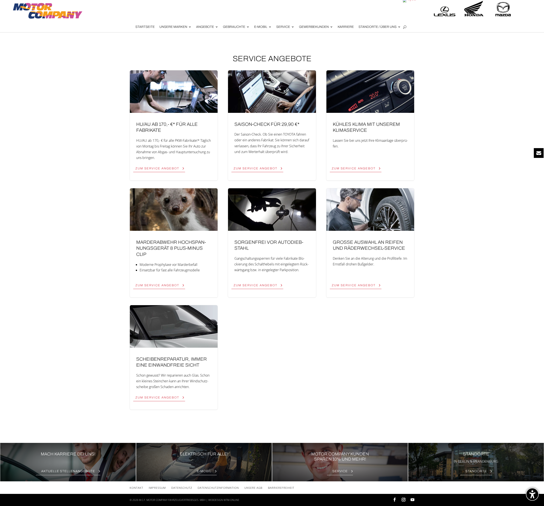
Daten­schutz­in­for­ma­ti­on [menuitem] (218, 488)
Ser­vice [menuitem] (283, 26)
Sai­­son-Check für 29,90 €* (272, 125)
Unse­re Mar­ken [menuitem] (173, 26)
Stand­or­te (476, 471)
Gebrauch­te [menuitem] (234, 26)
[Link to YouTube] (412, 500)
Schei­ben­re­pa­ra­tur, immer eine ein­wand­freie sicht (174, 357)
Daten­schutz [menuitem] (181, 488)
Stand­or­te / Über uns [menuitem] (377, 26)
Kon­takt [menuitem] (136, 488)
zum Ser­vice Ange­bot (157, 168)
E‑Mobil (204, 471)
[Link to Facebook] (395, 500)
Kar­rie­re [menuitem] (346, 26)
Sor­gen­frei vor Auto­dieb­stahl (272, 242)
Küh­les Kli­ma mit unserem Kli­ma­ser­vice (370, 125)
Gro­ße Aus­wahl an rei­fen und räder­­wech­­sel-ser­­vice (370, 242)
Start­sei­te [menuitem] (145, 26)
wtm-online (231, 500)
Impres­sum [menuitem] (157, 488)
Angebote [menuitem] (205, 26)
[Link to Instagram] (403, 500)
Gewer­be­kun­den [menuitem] (314, 26)
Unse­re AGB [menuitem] (253, 488)
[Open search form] (404, 27)
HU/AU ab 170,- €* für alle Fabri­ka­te (174, 125)
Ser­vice (340, 471)
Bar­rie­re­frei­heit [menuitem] (281, 488)
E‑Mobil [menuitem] (260, 26)
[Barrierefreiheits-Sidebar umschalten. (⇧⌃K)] (532, 494)
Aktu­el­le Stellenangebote (68, 471)
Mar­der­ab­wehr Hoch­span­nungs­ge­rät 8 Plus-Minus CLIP (174, 242)
